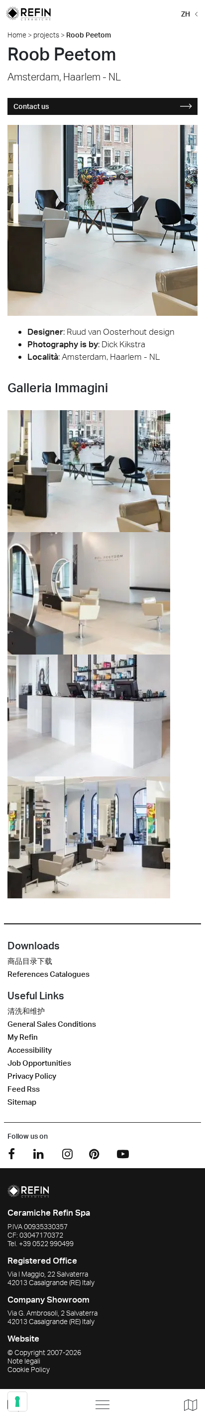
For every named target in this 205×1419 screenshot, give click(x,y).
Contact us (31, 106)
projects (46, 34)
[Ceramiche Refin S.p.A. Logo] (28, 1190)
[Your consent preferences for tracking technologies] (17, 1401)
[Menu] (102, 1405)
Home (16, 34)
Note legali (23, 1361)
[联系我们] (39, 1404)
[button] (188, 13)
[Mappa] (187, 1405)
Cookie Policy (28, 1369)
